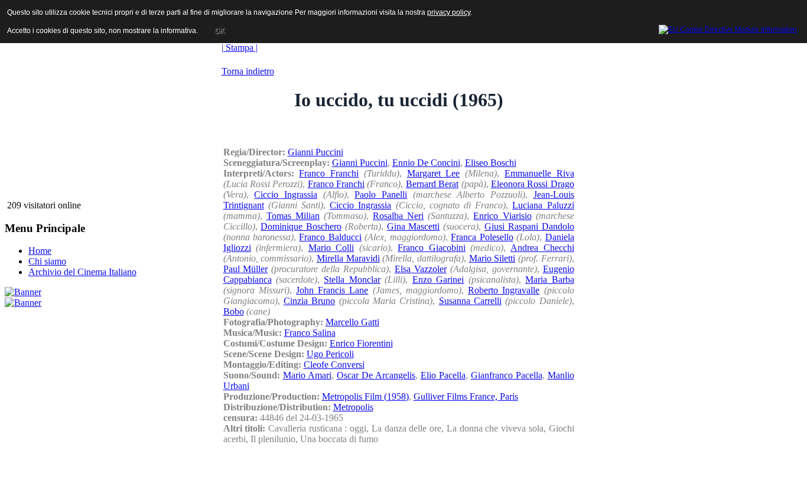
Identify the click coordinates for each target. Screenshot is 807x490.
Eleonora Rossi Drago (532, 184)
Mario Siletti (492, 258)
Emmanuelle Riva (539, 173)
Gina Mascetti (413, 226)
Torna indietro (248, 71)
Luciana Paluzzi (543, 205)
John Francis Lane (332, 290)
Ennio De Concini (426, 163)
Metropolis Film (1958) (365, 396)
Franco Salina (310, 333)
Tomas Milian (293, 216)
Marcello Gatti (352, 322)
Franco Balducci (330, 237)
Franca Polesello (482, 237)
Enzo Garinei (438, 280)
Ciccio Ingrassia (285, 195)
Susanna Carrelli (470, 301)
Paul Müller (245, 269)
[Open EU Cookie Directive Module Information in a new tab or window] (728, 28)
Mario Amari (307, 375)
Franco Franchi (329, 173)
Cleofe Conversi (334, 365)
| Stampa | (240, 48)
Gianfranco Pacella (506, 375)
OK (219, 31)
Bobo (233, 311)
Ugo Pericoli (330, 354)
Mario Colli (331, 248)
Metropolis (353, 407)
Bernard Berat (432, 184)
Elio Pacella (443, 375)
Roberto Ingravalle (503, 290)
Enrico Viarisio (502, 216)
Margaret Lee (433, 173)
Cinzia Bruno (309, 301)
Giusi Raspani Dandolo (529, 226)
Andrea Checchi (542, 248)
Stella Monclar (352, 280)
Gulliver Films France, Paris (466, 396)
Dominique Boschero (301, 226)
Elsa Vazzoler (421, 269)
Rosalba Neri (398, 216)
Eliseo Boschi (490, 163)
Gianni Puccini (315, 152)
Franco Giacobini (432, 248)
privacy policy (448, 12)
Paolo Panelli (380, 195)
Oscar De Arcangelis (376, 375)
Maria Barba (549, 280)
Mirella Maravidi (348, 258)
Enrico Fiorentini (361, 343)
